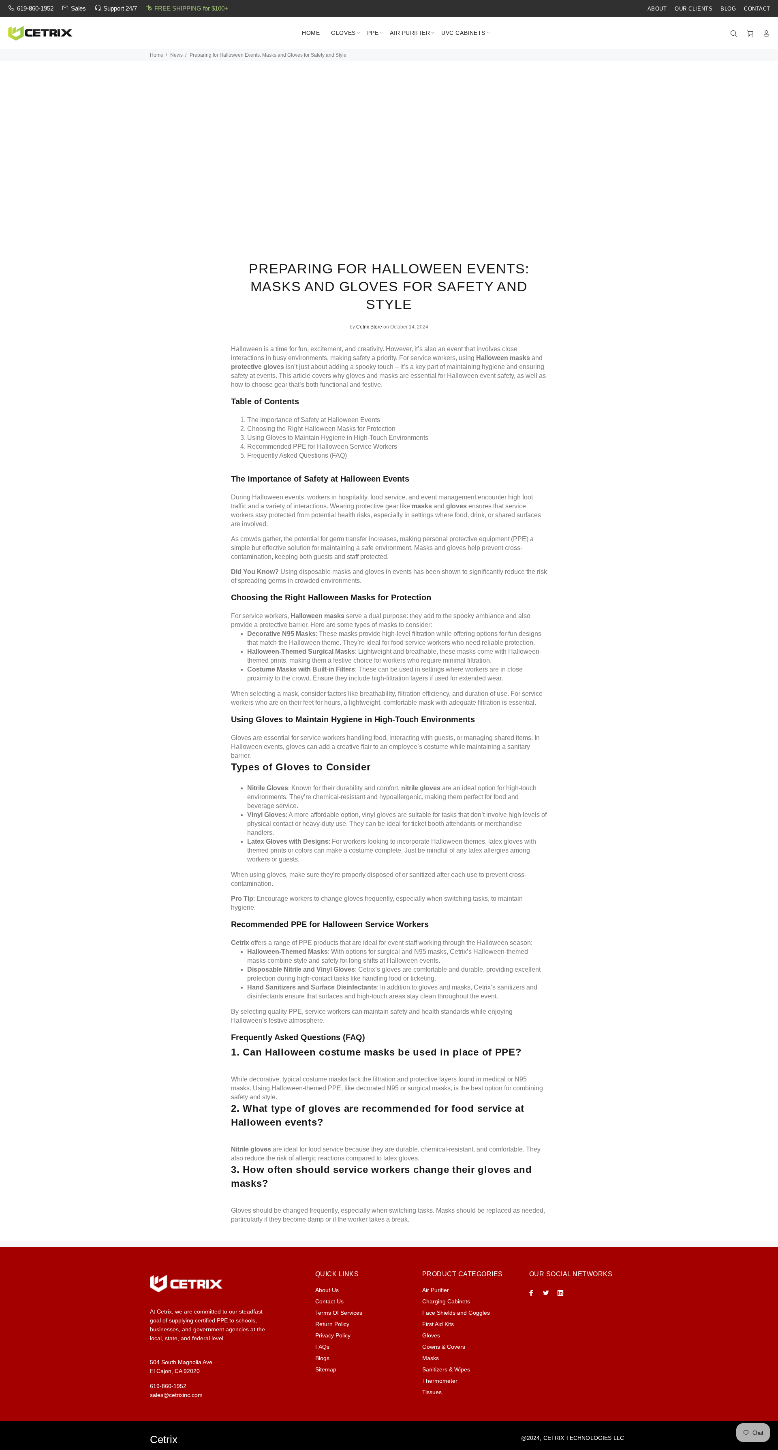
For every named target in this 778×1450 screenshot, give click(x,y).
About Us (327, 1290)
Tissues (432, 1392)
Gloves (431, 1335)
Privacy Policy (333, 1335)
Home (156, 55)
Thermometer (439, 1381)
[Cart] (750, 33)
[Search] (735, 33)
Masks (430, 1358)
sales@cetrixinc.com (176, 1395)
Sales (78, 8)
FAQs (322, 1346)
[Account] (764, 33)
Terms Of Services (338, 1312)
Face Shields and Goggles (456, 1312)
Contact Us (329, 1301)
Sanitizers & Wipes (446, 1369)
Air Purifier (435, 1290)
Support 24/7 (120, 8)
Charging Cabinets (446, 1301)
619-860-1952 (35, 8)
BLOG (728, 9)
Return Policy (332, 1324)
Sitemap (325, 1369)
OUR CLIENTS (693, 9)
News (176, 55)
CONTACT (757, 9)
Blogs (322, 1358)
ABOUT (657, 9)
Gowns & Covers (443, 1346)
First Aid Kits (438, 1324)
